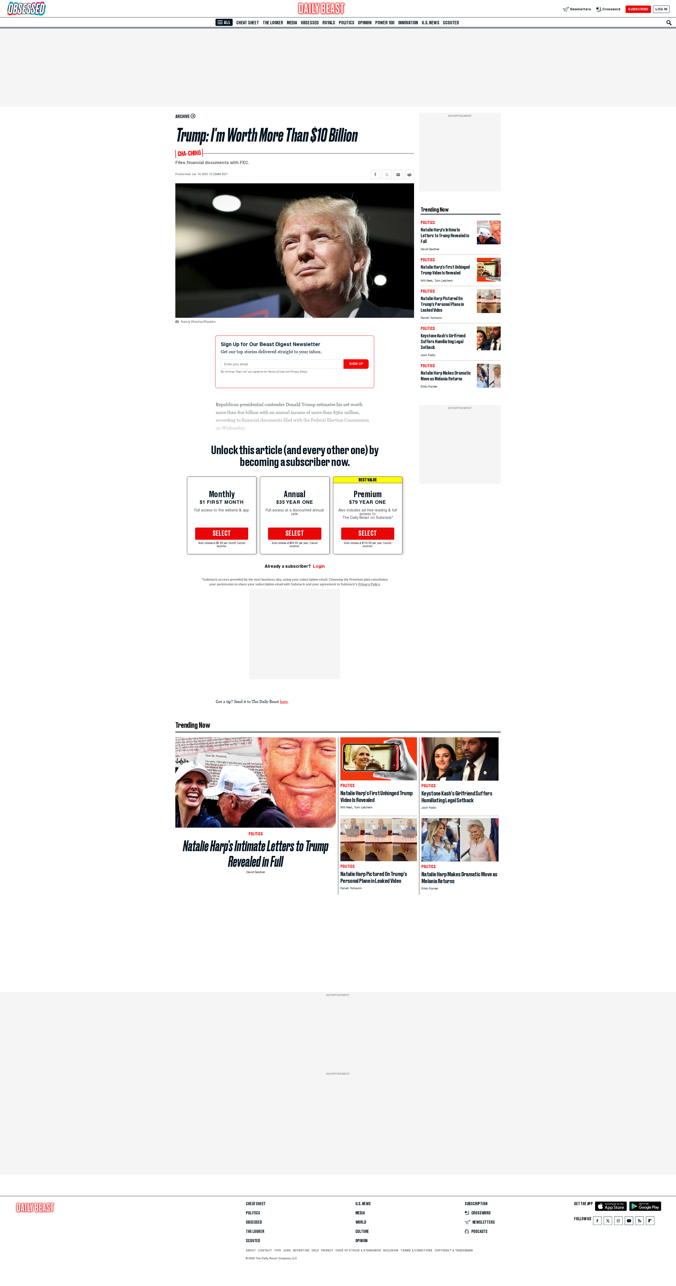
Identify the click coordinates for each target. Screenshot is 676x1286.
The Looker (273, 22)
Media (292, 22)
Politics (346, 22)
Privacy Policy (299, 372)
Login (319, 566)
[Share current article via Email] (398, 174)
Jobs (287, 1250)
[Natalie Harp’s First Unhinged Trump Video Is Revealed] (489, 280)
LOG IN (661, 9)
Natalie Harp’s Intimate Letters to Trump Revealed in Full (255, 854)
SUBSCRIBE (638, 9)
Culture (362, 1231)
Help (315, 1250)
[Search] (669, 22)
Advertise (301, 1250)
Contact (265, 1250)
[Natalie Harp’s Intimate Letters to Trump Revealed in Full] (489, 243)
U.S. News (430, 22)
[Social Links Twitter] (608, 1222)
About (251, 1250)
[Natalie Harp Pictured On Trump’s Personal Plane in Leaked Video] (489, 311)
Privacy (327, 1250)
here (284, 701)
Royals (328, 22)
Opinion (365, 22)
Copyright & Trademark (454, 1250)
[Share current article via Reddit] (409, 174)
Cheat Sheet (247, 22)
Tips (277, 1250)
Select (222, 533)
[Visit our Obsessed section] (43, 9)
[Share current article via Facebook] (375, 174)
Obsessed (310, 22)
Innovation (408, 22)
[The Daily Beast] (322, 9)
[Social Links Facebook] (597, 1222)
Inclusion (390, 1250)
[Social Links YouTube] (629, 1222)
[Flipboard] (650, 1222)
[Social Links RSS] (639, 1222)
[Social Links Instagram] (618, 1222)
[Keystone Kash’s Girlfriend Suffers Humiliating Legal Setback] (489, 349)
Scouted (451, 22)
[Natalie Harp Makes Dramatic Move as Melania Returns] (489, 386)
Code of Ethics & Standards (358, 1250)
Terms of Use (276, 372)
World (360, 1222)
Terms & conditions (416, 1250)
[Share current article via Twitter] (386, 174)
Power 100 (385, 22)
